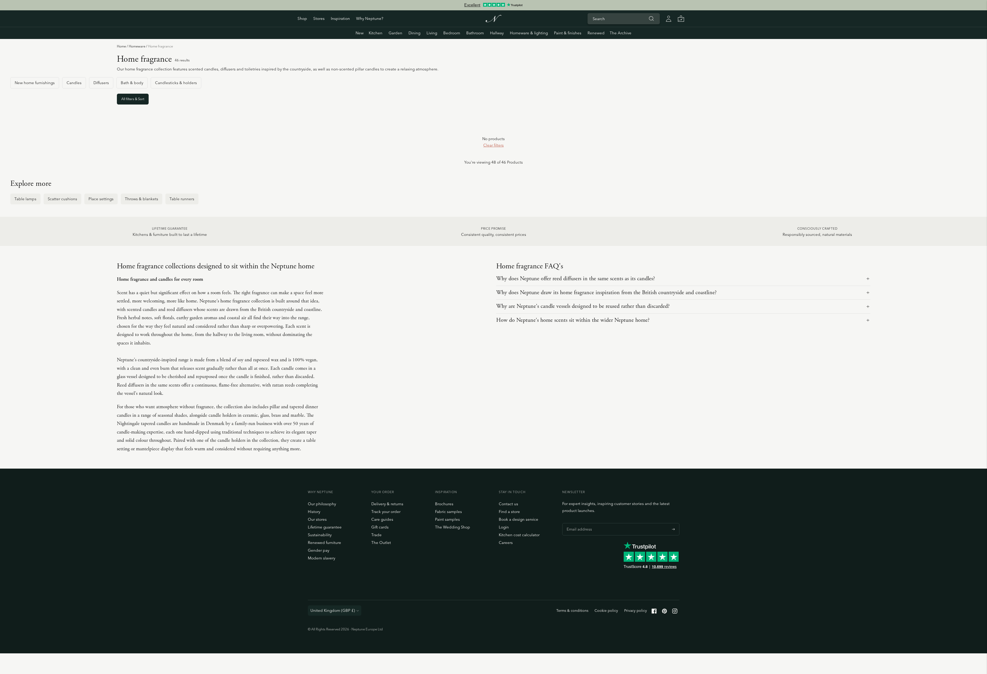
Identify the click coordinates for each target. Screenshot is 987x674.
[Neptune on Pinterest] (664, 612)
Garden (395, 32)
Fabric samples (448, 511)
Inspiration (340, 18)
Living (432, 32)
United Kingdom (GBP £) (332, 610)
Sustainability (320, 534)
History (314, 511)
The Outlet (381, 542)
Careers (506, 542)
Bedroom (451, 32)
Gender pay (318, 550)
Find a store (509, 511)
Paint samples (447, 519)
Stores (319, 18)
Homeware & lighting (529, 32)
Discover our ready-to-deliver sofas (493, 8)
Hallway (497, 32)
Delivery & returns (387, 503)
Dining (414, 32)
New (360, 32)
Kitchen (375, 32)
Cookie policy (606, 610)
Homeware (137, 46)
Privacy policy (635, 610)
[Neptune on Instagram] (674, 612)
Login (504, 527)
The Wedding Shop (452, 527)
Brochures (444, 503)
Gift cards (380, 527)
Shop (302, 18)
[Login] (668, 18)
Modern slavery (321, 558)
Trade (376, 534)
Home (121, 46)
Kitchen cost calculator (519, 534)
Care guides (382, 519)
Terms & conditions (572, 610)
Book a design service (518, 519)
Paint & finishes (567, 32)
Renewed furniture (324, 542)
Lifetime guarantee (325, 527)
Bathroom (475, 32)
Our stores (317, 519)
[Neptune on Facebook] (654, 612)
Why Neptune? (369, 18)
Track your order (385, 511)
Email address (578, 523)
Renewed (596, 32)
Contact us (508, 503)
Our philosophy (322, 503)
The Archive (620, 32)
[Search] (651, 18)
